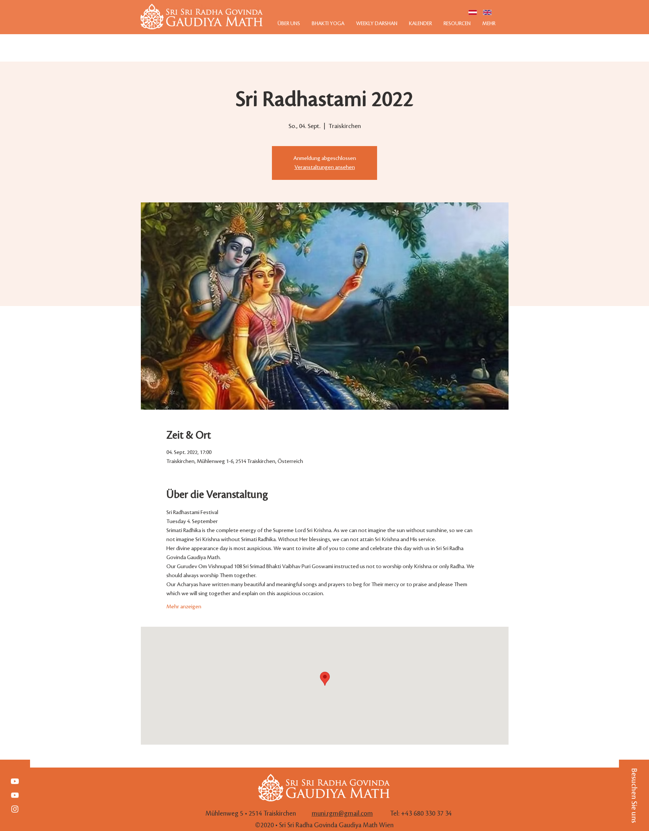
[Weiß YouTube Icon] (15, 795)
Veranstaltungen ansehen (324, 167)
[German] (473, 12)
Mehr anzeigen (183, 607)
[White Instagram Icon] (15, 809)
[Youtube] (15, 781)
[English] (487, 12)
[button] (634, 795)
